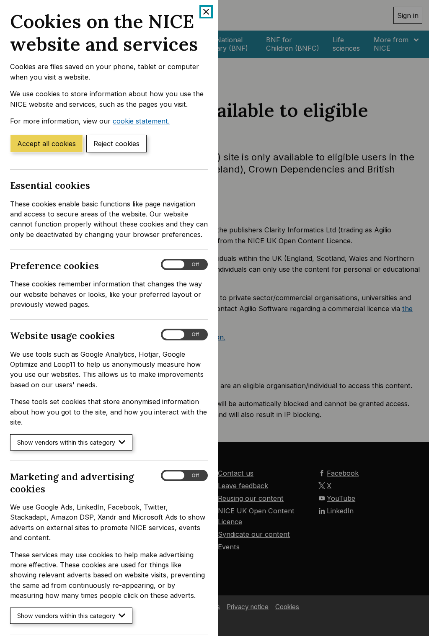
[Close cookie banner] (206, 12)
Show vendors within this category (66, 442)
